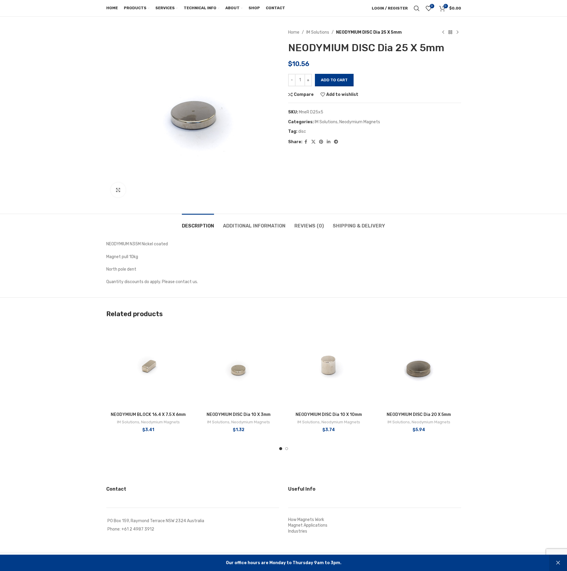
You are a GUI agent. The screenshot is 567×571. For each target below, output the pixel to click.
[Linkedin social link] (328, 142)
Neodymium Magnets (359, 121)
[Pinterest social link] (321, 142)
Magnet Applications (307, 525)
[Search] (417, 8)
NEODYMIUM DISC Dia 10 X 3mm (239, 414)
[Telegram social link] (336, 142)
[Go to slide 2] (286, 448)
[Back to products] (450, 32)
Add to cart (334, 80)
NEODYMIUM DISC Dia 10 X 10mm (329, 414)
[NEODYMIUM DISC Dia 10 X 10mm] (329, 367)
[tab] (198, 223)
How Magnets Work (306, 519)
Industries (297, 531)
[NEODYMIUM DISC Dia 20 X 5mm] (419, 367)
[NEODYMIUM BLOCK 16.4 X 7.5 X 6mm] (148, 367)
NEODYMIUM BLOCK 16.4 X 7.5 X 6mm (148, 414)
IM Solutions (317, 32)
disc (302, 131)
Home (293, 32)
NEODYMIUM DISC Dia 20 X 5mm (419, 414)
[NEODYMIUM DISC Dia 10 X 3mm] (238, 367)
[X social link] (313, 142)
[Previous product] (443, 32)
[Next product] (457, 32)
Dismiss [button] (558, 563)
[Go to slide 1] (280, 448)
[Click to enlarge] (118, 189)
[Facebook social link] (306, 142)
